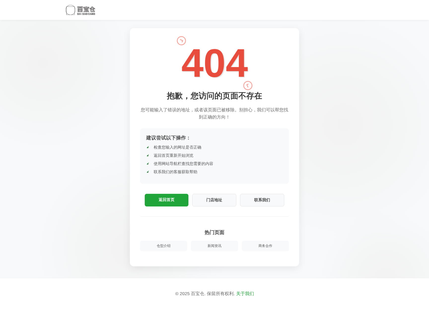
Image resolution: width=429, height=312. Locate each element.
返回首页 (167, 199)
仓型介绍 (164, 245)
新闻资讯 (214, 245)
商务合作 (265, 245)
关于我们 (245, 293)
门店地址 (214, 199)
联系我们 (262, 199)
